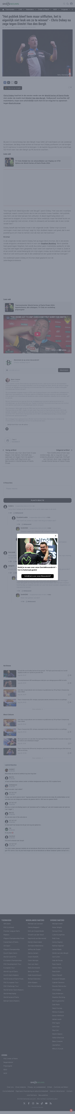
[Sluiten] (56, 536)
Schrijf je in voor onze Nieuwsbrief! (37, 576)
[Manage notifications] (71, 1110)
